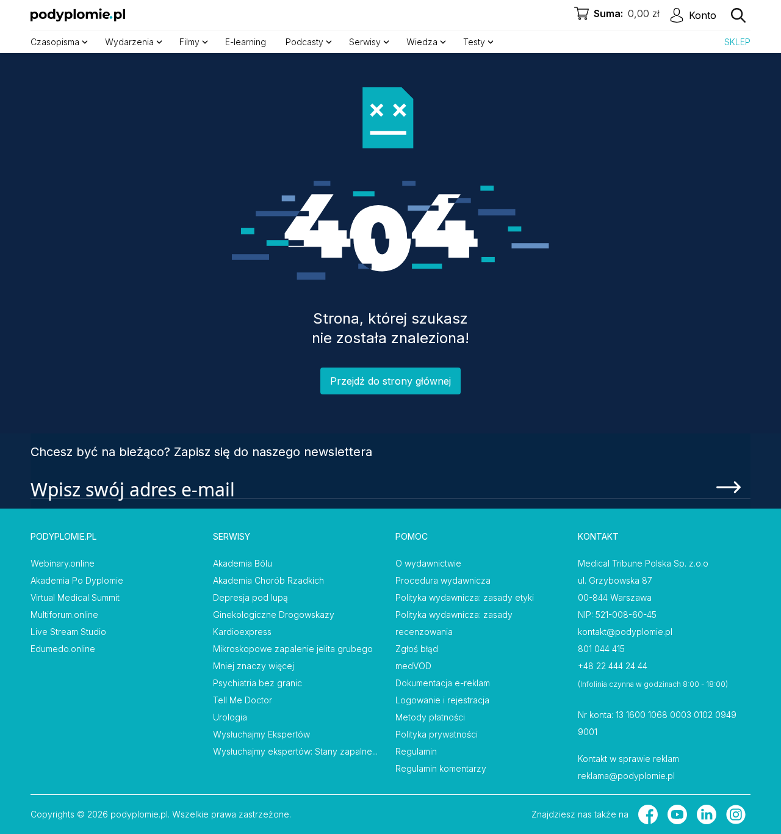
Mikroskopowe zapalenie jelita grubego (293, 649)
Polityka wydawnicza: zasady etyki (464, 597)
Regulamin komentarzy (440, 768)
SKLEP (737, 42)
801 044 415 (601, 649)
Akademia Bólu (242, 563)
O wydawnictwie (428, 563)
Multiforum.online (64, 614)
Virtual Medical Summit (75, 597)
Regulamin (416, 751)
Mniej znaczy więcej (253, 666)
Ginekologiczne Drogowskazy (273, 614)
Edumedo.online (63, 649)
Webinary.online (63, 563)
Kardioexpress (242, 631)
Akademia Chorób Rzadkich (268, 580)
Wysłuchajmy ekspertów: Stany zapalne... (295, 751)
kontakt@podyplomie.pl (625, 631)
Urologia (230, 717)
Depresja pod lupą (250, 597)
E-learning (245, 42)
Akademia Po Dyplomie (77, 580)
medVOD (413, 666)
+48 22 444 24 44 (612, 666)
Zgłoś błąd (416, 649)
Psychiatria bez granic (257, 683)
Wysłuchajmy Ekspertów (261, 734)
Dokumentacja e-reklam (442, 683)
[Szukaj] (738, 15)
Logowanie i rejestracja (442, 700)
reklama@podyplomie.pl (626, 776)
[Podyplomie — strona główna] (78, 15)
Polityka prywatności (436, 734)
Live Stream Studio (68, 631)
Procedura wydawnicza (443, 580)
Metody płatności (430, 717)
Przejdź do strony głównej (390, 381)
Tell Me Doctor (242, 700)
